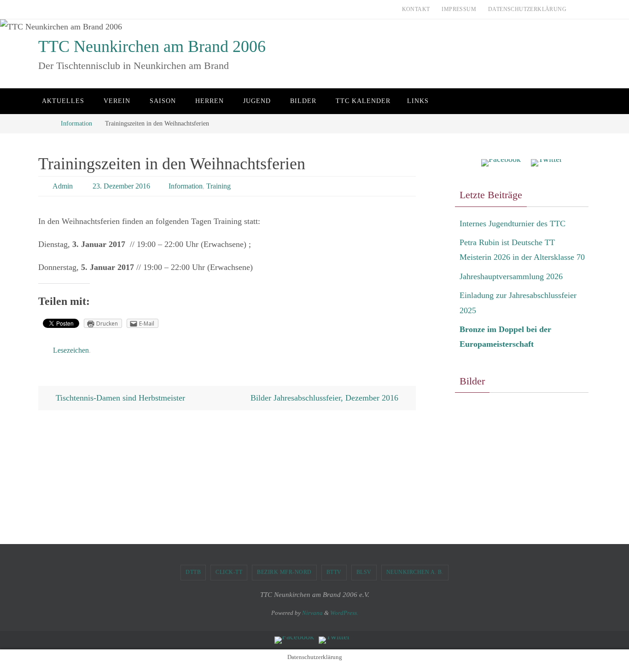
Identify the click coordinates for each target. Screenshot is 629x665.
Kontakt (416, 9)
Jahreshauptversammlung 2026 (511, 276)
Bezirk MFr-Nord (284, 572)
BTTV (334, 572)
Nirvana (312, 612)
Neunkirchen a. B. (415, 572)
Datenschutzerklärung (527, 9)
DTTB (193, 572)
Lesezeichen (71, 350)
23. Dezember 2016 (121, 186)
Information (76, 123)
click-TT (228, 572)
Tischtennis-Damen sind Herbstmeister (119, 397)
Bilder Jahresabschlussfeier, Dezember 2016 (325, 397)
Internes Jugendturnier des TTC (512, 223)
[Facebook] (501, 163)
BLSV (364, 572)
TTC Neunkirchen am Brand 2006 (152, 46)
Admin (62, 186)
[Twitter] (546, 163)
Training (218, 186)
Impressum (459, 9)
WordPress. (344, 612)
